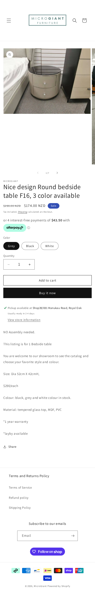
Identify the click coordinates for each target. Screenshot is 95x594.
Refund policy (18, 498)
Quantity (8, 256)
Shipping (22, 211)
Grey (11, 246)
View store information (24, 320)
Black (30, 246)
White (49, 246)
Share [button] (12, 447)
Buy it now (47, 293)
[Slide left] (38, 173)
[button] (9, 20)
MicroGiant (40, 586)
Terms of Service (20, 487)
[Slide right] (57, 173)
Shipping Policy (20, 508)
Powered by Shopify (59, 586)
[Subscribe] (73, 536)
